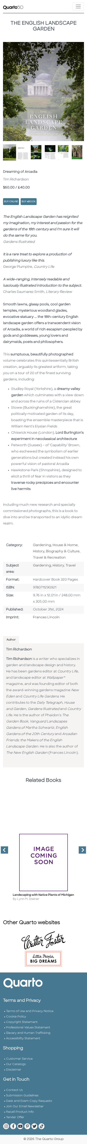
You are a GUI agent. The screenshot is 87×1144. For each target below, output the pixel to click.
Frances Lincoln (46, 617)
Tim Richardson (19, 649)
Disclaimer (13, 1069)
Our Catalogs (16, 1064)
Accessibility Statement (23, 1038)
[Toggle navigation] (78, 6)
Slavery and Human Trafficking (28, 1033)
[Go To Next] (81, 852)
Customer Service (19, 1058)
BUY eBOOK (29, 202)
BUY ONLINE (11, 202)
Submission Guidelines (22, 1095)
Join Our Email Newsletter (25, 1106)
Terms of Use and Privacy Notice (29, 1011)
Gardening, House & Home (55, 545)
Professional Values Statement (28, 1027)
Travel (71, 565)
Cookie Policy (16, 1016)
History (58, 565)
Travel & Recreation (49, 557)
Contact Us (14, 1090)
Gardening (42, 565)
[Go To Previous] (3, 852)
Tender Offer (15, 1117)
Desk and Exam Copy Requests (29, 1101)
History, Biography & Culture (56, 551)
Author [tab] (11, 639)
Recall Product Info (20, 1112)
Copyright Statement (22, 1022)
